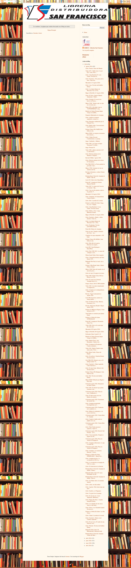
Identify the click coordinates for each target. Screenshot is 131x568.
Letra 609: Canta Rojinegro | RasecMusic (93, 247)
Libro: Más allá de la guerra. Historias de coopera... (93, 244)
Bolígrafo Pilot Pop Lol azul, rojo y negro (95, 262)
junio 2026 (89, 540)
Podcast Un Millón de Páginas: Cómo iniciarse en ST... (95, 310)
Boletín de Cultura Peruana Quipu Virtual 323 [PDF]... (94, 337)
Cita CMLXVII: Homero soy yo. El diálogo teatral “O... (94, 361)
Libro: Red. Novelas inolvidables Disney (94, 376)
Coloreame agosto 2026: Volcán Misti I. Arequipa (95, 423)
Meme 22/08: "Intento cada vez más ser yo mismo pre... (95, 104)
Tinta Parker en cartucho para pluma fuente (95, 314)
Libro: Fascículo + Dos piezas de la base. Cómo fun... (94, 79)
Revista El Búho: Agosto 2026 (93, 158)
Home (85, 32)
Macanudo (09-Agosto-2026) (93, 329)
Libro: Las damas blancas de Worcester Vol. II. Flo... (93, 89)
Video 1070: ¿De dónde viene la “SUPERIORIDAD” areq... (94, 108)
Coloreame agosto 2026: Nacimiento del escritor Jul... (95, 400)
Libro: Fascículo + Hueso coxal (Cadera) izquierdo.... (93, 518)
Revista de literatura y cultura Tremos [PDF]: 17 (95, 172)
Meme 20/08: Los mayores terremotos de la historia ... (95, 134)
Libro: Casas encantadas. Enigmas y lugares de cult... (95, 435)
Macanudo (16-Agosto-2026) (93, 194)
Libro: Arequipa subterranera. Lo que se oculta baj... (95, 443)
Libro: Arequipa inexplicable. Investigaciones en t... (93, 404)
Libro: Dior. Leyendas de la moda (94, 200)
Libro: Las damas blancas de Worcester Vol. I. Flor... (93, 222)
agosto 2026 (89, 66)
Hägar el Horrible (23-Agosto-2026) (95, 93)
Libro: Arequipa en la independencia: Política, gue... (95, 290)
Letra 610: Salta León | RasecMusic (94, 180)
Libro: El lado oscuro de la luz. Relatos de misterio (93, 396)
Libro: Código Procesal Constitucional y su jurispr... (93, 138)
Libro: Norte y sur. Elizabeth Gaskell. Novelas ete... (95, 508)
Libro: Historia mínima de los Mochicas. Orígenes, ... (93, 154)
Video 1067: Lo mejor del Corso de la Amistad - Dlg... (95, 187)
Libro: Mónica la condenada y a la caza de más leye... (94, 412)
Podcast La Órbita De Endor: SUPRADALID (93, 318)
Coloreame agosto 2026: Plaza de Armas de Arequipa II (94, 439)
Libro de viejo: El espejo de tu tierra (95, 273)
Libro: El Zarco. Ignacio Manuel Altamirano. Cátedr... (94, 96)
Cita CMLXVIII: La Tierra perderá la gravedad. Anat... (95, 164)
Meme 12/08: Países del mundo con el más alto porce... (95, 270)
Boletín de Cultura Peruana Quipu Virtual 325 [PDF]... (94, 111)
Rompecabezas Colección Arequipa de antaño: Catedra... (95, 469)
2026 (85, 64)
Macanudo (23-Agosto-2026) (93, 83)
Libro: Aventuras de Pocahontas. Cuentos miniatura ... (94, 345)
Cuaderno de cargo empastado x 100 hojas (95, 236)
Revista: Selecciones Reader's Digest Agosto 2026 (95, 306)
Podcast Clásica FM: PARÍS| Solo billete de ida (94, 130)
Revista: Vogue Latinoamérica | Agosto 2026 (93, 294)
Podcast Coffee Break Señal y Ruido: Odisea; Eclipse (95, 266)
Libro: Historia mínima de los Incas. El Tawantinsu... (95, 161)
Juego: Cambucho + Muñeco (93, 141)
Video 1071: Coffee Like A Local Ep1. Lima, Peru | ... (94, 71)
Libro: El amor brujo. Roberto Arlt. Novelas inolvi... (95, 368)
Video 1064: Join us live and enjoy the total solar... (94, 326)
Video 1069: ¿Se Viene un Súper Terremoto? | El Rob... (94, 144)
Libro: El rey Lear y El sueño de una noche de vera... (95, 522)
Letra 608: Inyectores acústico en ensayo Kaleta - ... (94, 298)
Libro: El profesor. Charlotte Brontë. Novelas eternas (95, 357)
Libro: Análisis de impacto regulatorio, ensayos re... (92, 118)
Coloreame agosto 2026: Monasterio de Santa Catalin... (95, 384)
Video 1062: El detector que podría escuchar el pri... (94, 388)
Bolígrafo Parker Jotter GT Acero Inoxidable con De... (94, 473)
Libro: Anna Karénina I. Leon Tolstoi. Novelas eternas (93, 207)
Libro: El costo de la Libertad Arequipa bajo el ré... (93, 280)
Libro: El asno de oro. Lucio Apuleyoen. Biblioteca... (93, 496)
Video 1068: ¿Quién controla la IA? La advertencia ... (95, 150)
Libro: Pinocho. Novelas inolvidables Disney (95, 526)
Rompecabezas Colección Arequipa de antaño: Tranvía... (95, 477)
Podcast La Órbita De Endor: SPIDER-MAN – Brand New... (94, 455)
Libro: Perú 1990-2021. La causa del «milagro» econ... (95, 251)
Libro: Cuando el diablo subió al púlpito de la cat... (94, 419)
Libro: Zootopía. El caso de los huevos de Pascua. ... (93, 100)
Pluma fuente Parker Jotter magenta (95, 255)
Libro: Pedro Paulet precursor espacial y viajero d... (93, 427)
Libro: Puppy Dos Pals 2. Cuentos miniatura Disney (94, 500)
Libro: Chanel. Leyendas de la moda (95, 515)
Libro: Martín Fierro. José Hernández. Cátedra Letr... (93, 341)
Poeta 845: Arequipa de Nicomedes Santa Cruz (94, 322)
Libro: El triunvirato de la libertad (94, 466)
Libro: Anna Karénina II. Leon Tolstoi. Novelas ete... (93, 75)
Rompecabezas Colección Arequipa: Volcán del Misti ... (95, 534)
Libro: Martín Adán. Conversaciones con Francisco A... (95, 126)
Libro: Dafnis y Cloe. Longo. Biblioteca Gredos (93, 211)
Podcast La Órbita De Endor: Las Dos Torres (95, 512)
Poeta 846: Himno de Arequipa (93, 229)
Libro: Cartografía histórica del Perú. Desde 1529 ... (95, 258)
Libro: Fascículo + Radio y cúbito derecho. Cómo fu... (94, 218)
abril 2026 (88, 545)
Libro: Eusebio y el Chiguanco (93, 491)
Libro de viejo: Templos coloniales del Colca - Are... (94, 232)
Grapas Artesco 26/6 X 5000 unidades (95, 283)
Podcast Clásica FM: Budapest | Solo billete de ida (95, 372)
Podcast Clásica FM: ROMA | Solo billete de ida (94, 240)
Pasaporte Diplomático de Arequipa (94, 115)
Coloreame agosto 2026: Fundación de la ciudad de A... (94, 408)
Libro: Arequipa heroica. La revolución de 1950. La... (93, 459)
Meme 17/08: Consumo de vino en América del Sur (94, 168)
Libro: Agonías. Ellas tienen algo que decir (95, 487)
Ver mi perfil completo (88, 50)
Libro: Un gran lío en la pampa (93, 493)
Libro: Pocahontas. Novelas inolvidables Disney (92, 225)
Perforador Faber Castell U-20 (93, 334)
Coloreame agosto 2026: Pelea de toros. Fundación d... (94, 392)
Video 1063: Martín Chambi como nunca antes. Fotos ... (94, 349)
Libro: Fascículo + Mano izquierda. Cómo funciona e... (94, 364)
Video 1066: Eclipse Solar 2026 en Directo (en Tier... (94, 276)
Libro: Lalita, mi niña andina (93, 484)
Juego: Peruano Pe (90, 147)
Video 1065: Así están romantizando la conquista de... (95, 286)
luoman (68, 556)
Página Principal (52, 30)
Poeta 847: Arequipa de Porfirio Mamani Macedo (94, 183)
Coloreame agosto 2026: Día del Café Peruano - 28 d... (95, 431)
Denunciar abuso (85, 56)
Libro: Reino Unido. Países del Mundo (93, 353)
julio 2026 (88, 538)
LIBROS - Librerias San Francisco (93, 48)
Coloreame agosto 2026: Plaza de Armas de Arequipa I (94, 447)
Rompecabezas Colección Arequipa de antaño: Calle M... (95, 176)
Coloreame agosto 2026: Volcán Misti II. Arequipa (95, 416)
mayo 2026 (89, 543)
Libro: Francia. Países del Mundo (94, 68)
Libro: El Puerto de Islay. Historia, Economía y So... (94, 302)
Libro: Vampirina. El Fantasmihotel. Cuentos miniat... (95, 197)
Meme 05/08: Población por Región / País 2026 (95, 380)
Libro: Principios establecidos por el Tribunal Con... (95, 122)
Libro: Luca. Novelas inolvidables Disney (94, 85)
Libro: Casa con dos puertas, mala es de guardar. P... (95, 191)
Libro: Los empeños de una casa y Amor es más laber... (94, 504)
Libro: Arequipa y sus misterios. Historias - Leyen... (94, 451)
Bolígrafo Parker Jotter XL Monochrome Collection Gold (94, 530)
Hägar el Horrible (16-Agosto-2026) (95, 215)
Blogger (82, 556)
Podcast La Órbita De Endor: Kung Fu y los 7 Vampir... (94, 203)
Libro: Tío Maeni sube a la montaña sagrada (95, 481)
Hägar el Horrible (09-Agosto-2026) (95, 331)
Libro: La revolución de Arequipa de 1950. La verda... (95, 463)
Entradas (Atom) (37, 33)
